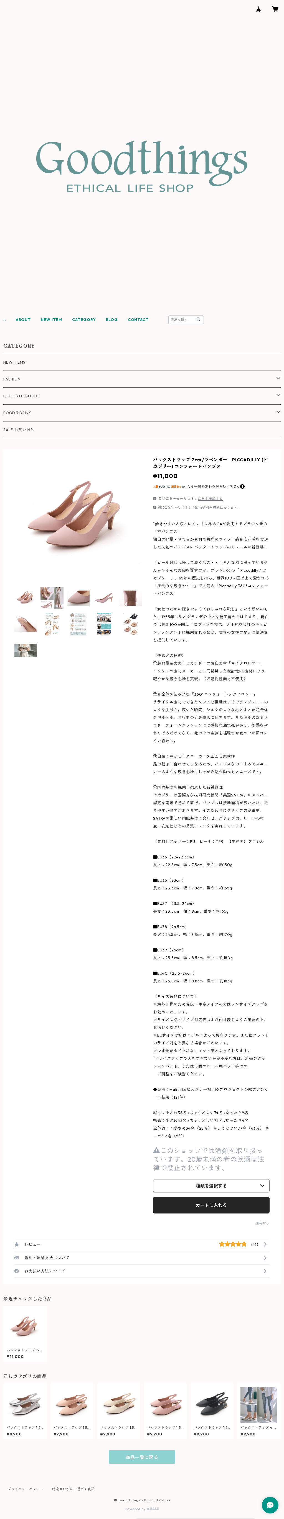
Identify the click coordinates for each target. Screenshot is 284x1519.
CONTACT (138, 319)
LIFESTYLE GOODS (21, 396)
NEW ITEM (51, 319)
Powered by (136, 1509)
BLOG (112, 319)
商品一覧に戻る (142, 1457)
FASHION (12, 379)
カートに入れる (211, 1205)
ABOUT (23, 319)
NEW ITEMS (14, 362)
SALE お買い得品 (19, 429)
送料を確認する (210, 499)
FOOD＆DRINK (17, 412)
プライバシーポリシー (25, 1489)
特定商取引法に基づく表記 (73, 1489)
